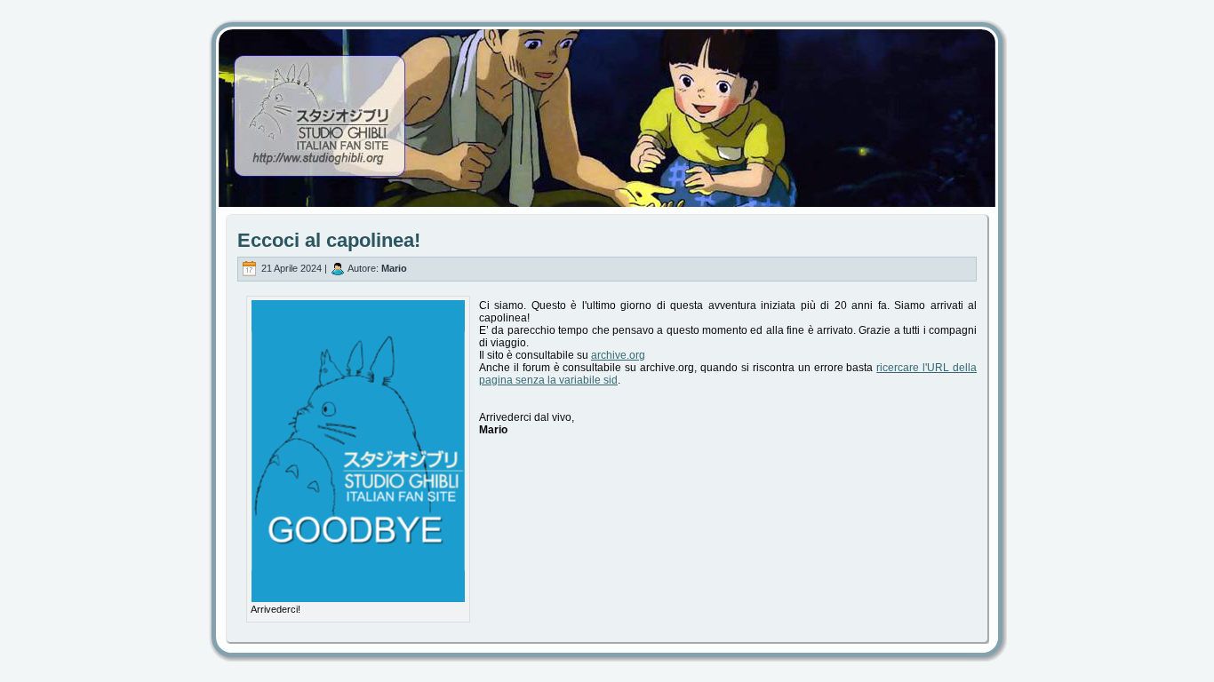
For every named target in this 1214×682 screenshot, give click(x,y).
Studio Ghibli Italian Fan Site (607, 102)
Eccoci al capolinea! (328, 240)
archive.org (618, 355)
